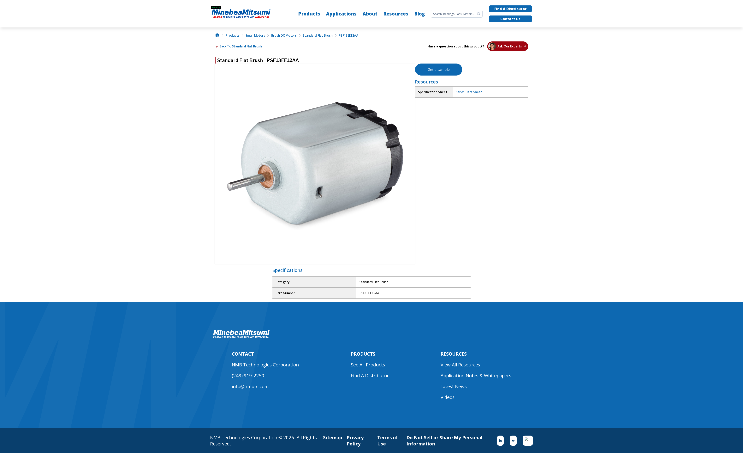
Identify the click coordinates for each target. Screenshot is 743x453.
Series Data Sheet (469, 92)
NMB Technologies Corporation (265, 364)
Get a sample (439, 69)
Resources (395, 13)
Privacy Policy (355, 440)
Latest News (454, 386)
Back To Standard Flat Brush (240, 46)
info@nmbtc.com (250, 386)
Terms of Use (387, 440)
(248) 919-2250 (248, 375)
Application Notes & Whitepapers (476, 375)
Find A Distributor (510, 8)
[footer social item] (500, 441)
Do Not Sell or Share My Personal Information (445, 440)
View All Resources (460, 364)
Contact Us (510, 18)
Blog (419, 13)
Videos (448, 397)
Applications (341, 13)
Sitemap (332, 437)
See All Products (368, 364)
